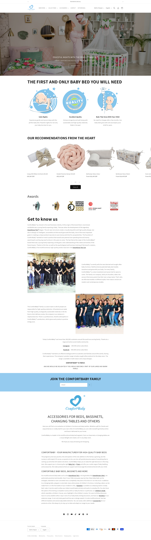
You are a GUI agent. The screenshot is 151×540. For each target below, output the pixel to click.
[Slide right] (79, 182)
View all (75, 187)
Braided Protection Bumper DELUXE (66, 174)
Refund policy (42, 536)
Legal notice (76, 536)
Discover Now (75, 66)
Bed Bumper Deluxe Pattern (123, 174)
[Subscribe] (89, 385)
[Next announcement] (123, 1)
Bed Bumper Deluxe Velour (93, 174)
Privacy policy (50, 536)
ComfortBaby (34, 536)
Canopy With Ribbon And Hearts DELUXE (37, 174)
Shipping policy (67, 536)
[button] (42, 8)
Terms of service (58, 536)
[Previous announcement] (28, 1)
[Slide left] (72, 182)
